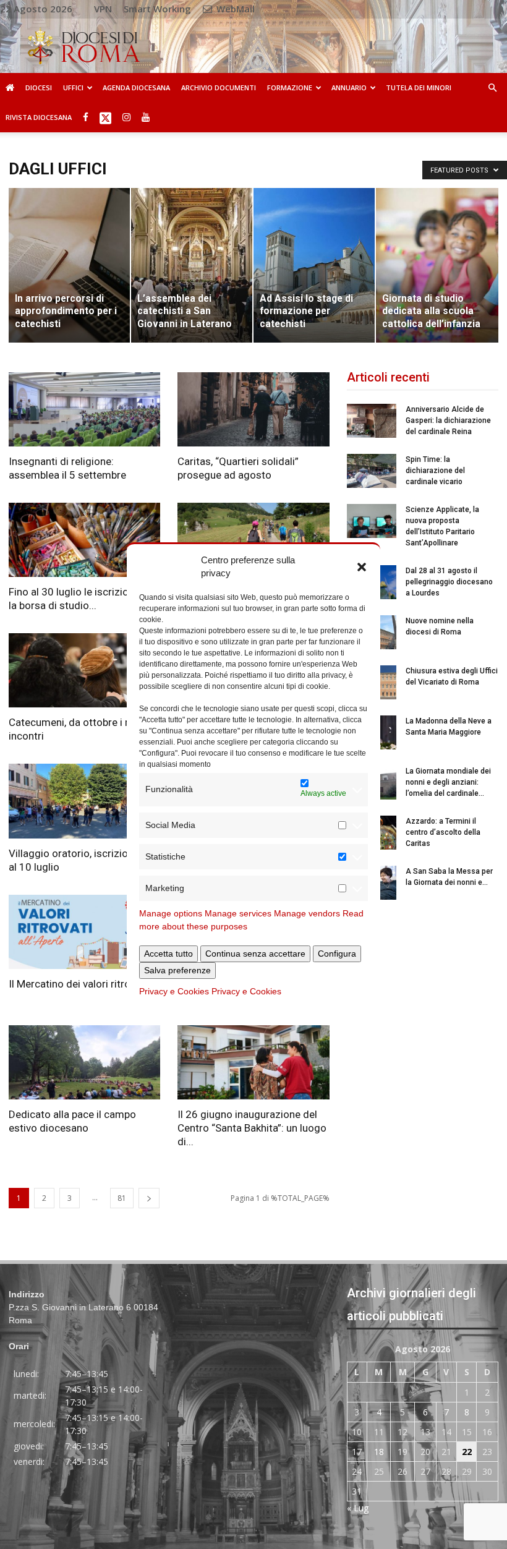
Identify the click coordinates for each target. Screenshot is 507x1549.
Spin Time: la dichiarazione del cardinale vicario (435, 470)
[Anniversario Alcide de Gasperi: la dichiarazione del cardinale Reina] (371, 421)
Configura (337, 953)
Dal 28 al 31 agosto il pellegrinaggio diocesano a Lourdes (449, 581)
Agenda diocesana (136, 87)
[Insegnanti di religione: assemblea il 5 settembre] (84, 409)
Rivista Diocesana (39, 117)
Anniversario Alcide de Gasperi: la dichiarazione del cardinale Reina (448, 420)
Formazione (289, 87)
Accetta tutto (168, 953)
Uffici (73, 87)
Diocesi (38, 87)
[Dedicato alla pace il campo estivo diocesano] (84, 1062)
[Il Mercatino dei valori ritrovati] (84, 932)
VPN (103, 8)
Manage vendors (307, 913)
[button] (362, 566)
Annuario (349, 87)
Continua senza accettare (255, 953)
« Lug (358, 1508)
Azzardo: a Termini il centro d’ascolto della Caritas (443, 832)
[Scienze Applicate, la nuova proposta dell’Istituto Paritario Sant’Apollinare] (371, 521)
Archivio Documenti (218, 87)
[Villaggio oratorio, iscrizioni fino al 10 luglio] (84, 801)
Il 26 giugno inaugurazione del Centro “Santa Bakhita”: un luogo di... (251, 1128)
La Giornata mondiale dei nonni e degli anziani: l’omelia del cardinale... (448, 782)
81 (121, 1198)
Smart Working (157, 8)
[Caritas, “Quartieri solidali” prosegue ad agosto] (253, 409)
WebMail (234, 8)
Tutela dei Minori (418, 87)
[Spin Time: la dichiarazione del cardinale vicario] (371, 471)
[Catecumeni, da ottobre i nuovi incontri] (84, 670)
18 (379, 1451)
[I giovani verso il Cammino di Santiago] (253, 540)
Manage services (238, 913)
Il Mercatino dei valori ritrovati (78, 984)
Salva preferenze (177, 970)
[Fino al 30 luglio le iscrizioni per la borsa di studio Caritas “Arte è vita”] (84, 540)
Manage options (170, 913)
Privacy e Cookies (174, 991)
